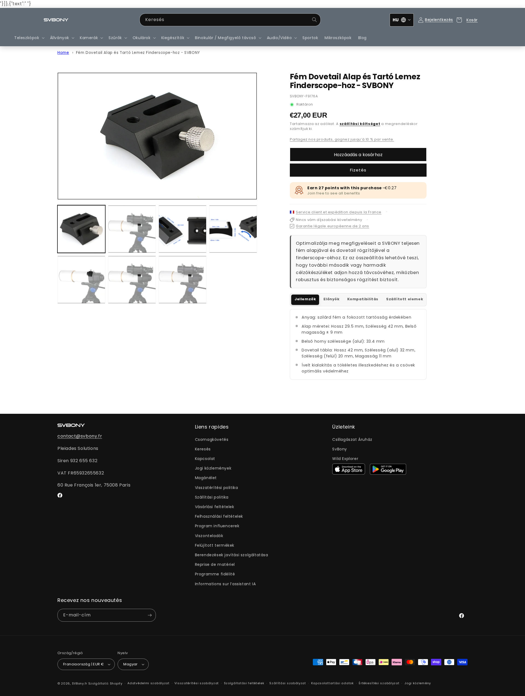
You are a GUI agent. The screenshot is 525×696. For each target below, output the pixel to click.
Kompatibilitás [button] (362, 299)
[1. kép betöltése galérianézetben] (81, 229)
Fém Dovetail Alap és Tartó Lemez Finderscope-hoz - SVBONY (138, 52)
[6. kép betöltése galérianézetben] (132, 280)
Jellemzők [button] (305, 299)
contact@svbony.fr (79, 436)
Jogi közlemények (213, 468)
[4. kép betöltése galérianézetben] (233, 229)
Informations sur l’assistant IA (225, 584)
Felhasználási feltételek (219, 516)
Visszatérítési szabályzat (196, 683)
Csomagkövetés (212, 439)
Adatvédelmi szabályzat (148, 683)
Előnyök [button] (331, 299)
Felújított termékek (214, 545)
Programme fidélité (215, 574)
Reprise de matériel (215, 564)
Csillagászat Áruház (352, 439)
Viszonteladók (209, 535)
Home (63, 52)
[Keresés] (314, 20)
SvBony (339, 449)
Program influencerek (217, 526)
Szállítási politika (212, 497)
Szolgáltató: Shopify (105, 683)
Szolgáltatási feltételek (244, 683)
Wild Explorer (345, 458)
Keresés (203, 449)
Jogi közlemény (417, 683)
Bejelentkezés (439, 19)
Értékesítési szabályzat (379, 683)
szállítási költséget (360, 123)
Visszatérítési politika (216, 487)
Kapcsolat (205, 458)
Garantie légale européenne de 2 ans (332, 226)
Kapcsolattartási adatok (332, 683)
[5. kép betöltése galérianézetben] (81, 280)
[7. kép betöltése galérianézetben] (182, 280)
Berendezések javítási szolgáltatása (231, 555)
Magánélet (206, 477)
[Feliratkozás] (150, 615)
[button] (29, 37)
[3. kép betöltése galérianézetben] (182, 229)
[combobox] (230, 20)
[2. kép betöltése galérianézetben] (132, 229)
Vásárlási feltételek (214, 506)
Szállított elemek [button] (404, 299)
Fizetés (358, 170)
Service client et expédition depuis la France (338, 212)
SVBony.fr (79, 683)
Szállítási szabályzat (287, 683)
